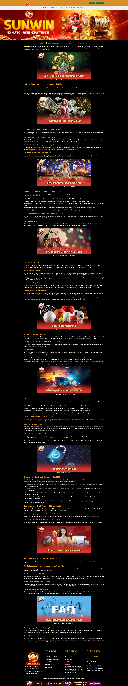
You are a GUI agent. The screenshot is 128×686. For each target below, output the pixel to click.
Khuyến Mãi (51, 7)
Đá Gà (70, 7)
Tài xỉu (74, 7)
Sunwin (26, 666)
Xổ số (78, 7)
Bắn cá (62, 7)
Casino (66, 7)
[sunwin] (30, 3)
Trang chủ (45, 7)
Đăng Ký (57, 7)
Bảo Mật (82, 7)
